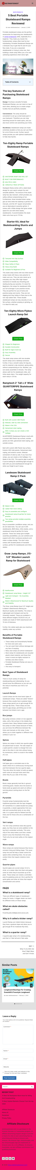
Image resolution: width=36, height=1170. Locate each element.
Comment (7, 1027)
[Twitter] (3, 1158)
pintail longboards (10, 37)
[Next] (31, 986)
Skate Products (18, 12)
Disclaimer (5, 1115)
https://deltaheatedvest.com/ (17, 1165)
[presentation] (18, 978)
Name (6, 1051)
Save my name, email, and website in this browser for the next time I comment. (17, 1072)
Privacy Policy (6, 1118)
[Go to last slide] (4, 986)
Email (5, 1059)
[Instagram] (6, 1158)
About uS (5, 1112)
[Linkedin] (10, 1158)
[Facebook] (13, 1158)
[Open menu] (32, 3)
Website (6, 1067)
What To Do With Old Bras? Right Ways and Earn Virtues (27, 949)
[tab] (14, 1003)
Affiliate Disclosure (8, 1109)
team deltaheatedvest (14, 27)
